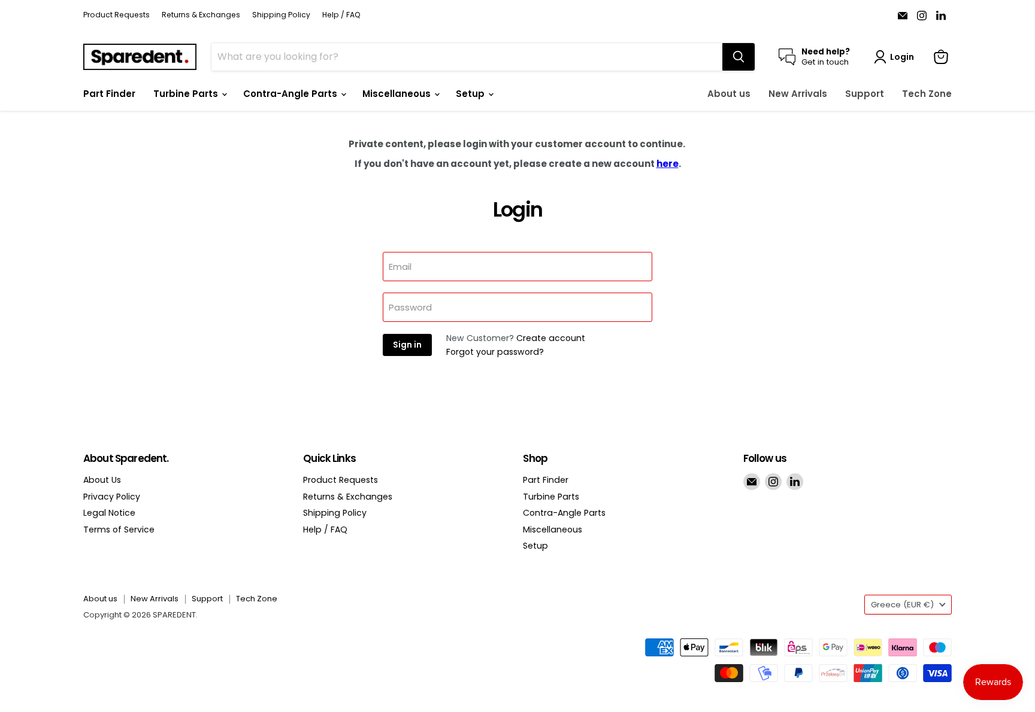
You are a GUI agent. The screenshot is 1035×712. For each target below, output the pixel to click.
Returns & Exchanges (201, 15)
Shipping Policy (281, 15)
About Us (102, 480)
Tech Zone (927, 93)
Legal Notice (109, 513)
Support (864, 93)
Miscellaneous (397, 93)
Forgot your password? (495, 352)
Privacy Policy (111, 497)
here (667, 163)
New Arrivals (797, 93)
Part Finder (109, 93)
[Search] (738, 57)
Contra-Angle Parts (291, 93)
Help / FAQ (341, 15)
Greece (902, 604)
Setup (471, 93)
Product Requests (116, 15)
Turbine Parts (186, 93)
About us (728, 93)
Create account (550, 338)
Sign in (407, 345)
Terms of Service (119, 529)
